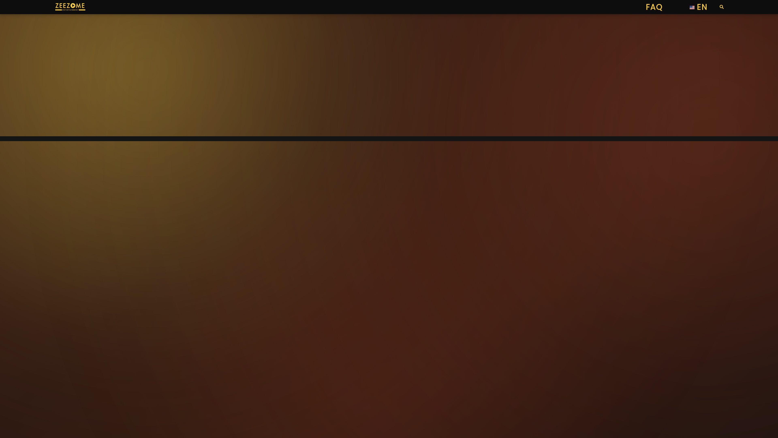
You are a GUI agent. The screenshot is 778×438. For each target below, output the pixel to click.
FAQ (654, 7)
